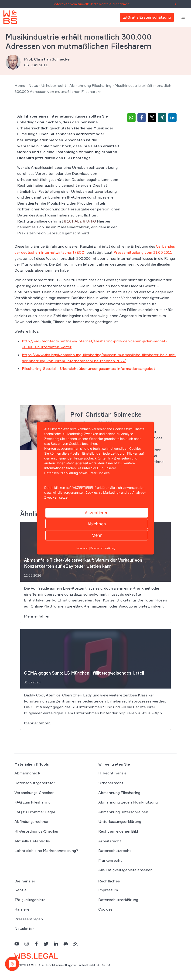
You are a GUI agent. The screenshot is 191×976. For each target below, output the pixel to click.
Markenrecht (110, 860)
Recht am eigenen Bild (118, 831)
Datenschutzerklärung (118, 899)
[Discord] (65, 944)
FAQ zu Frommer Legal (34, 812)
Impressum (108, 890)
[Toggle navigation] (183, 17)
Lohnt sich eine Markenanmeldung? (46, 850)
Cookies (105, 909)
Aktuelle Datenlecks (32, 841)
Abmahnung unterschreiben (123, 812)
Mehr (97, 535)
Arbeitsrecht (109, 841)
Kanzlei (20, 890)
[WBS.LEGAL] (10, 17)
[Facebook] (36, 944)
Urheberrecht (53, 85)
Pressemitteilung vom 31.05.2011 (142, 252)
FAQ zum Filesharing (32, 802)
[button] (131, 117)
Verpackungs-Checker (34, 792)
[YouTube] (16, 944)
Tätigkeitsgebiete (29, 899)
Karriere (21, 909)
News (33, 85)
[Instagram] (26, 944)
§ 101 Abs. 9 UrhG (80, 221)
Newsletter (24, 928)
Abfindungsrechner (31, 821)
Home (19, 85)
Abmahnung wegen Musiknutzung (128, 802)
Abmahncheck (27, 773)
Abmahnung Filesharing (90, 85)
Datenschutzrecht (114, 850)
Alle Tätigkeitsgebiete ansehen (125, 870)
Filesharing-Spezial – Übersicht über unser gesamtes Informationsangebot (88, 368)
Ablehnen (96, 523)
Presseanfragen (28, 919)
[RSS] (75, 944)
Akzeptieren (97, 512)
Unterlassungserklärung (119, 821)
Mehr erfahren (37, 616)
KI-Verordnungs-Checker (36, 831)
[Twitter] (46, 944)
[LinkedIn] (56, 944)
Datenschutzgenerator (34, 782)
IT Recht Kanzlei (112, 773)
